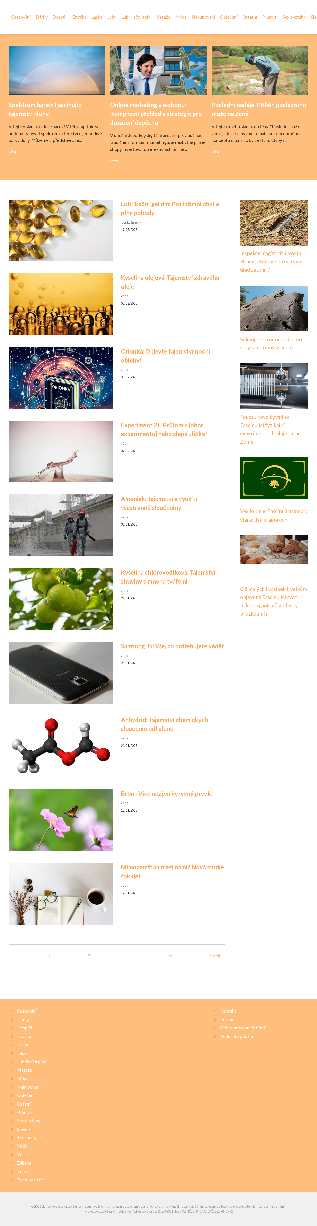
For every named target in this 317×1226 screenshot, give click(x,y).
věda (12, 151)
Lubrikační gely (135, 17)
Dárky (42, 17)
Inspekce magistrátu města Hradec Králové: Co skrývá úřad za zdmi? (270, 261)
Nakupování (203, 17)
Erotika (79, 17)
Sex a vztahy (294, 17)
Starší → (217, 955)
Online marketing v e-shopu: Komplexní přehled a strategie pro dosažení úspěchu (156, 113)
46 (169, 955)
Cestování (21, 17)
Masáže (162, 17)
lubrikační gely (131, 222)
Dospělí (60, 17)
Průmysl (270, 17)
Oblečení (229, 17)
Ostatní (249, 17)
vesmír (115, 160)
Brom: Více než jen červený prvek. (166, 793)
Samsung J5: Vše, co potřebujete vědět (172, 646)
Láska (96, 17)
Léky (111, 17)
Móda (181, 17)
